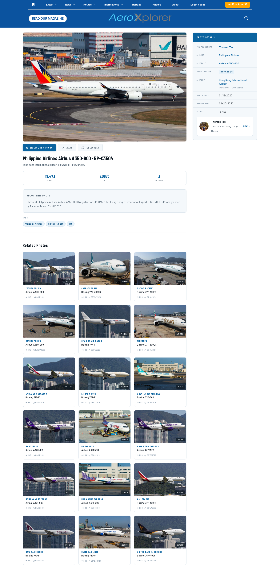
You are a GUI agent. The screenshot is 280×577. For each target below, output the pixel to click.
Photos (157, 4)
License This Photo (39, 147)
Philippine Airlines (33, 223)
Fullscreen (90, 147)
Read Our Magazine (48, 18)
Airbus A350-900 (55, 223)
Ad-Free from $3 (237, 4)
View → (246, 126)
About (175, 4)
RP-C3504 (227, 71)
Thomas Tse (226, 47)
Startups (136, 4)
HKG (70, 223)
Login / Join (197, 4)
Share (67, 147)
